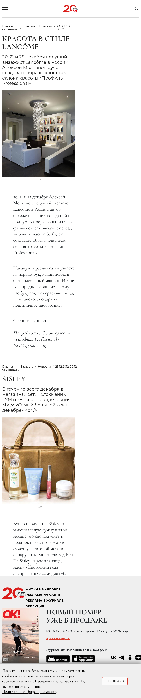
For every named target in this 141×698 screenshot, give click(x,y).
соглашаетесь (18, 686)
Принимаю (115, 681)
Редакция (35, 606)
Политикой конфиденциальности (29, 691)
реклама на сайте (43, 594)
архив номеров (58, 638)
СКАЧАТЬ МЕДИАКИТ (43, 589)
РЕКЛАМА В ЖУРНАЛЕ (45, 600)
